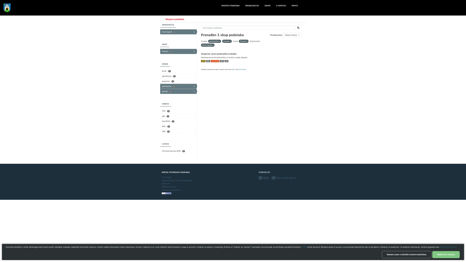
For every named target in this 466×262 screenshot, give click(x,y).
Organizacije (252, 5)
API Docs (242, 69)
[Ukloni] (219, 41)
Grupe (268, 5)
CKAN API (166, 183)
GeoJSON (215, 61)
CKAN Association (169, 186)
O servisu (281, 5)
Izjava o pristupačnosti (171, 189)
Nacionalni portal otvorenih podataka (177, 180)
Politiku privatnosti (448, 247)
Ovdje (304, 247)
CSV (203, 61)
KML (208, 61)
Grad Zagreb (166, 177)
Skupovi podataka (230, 5)
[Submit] (298, 28)
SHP (221, 61)
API (233, 69)
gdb (226, 61)
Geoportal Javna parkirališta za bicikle (219, 53)
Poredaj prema (276, 35)
